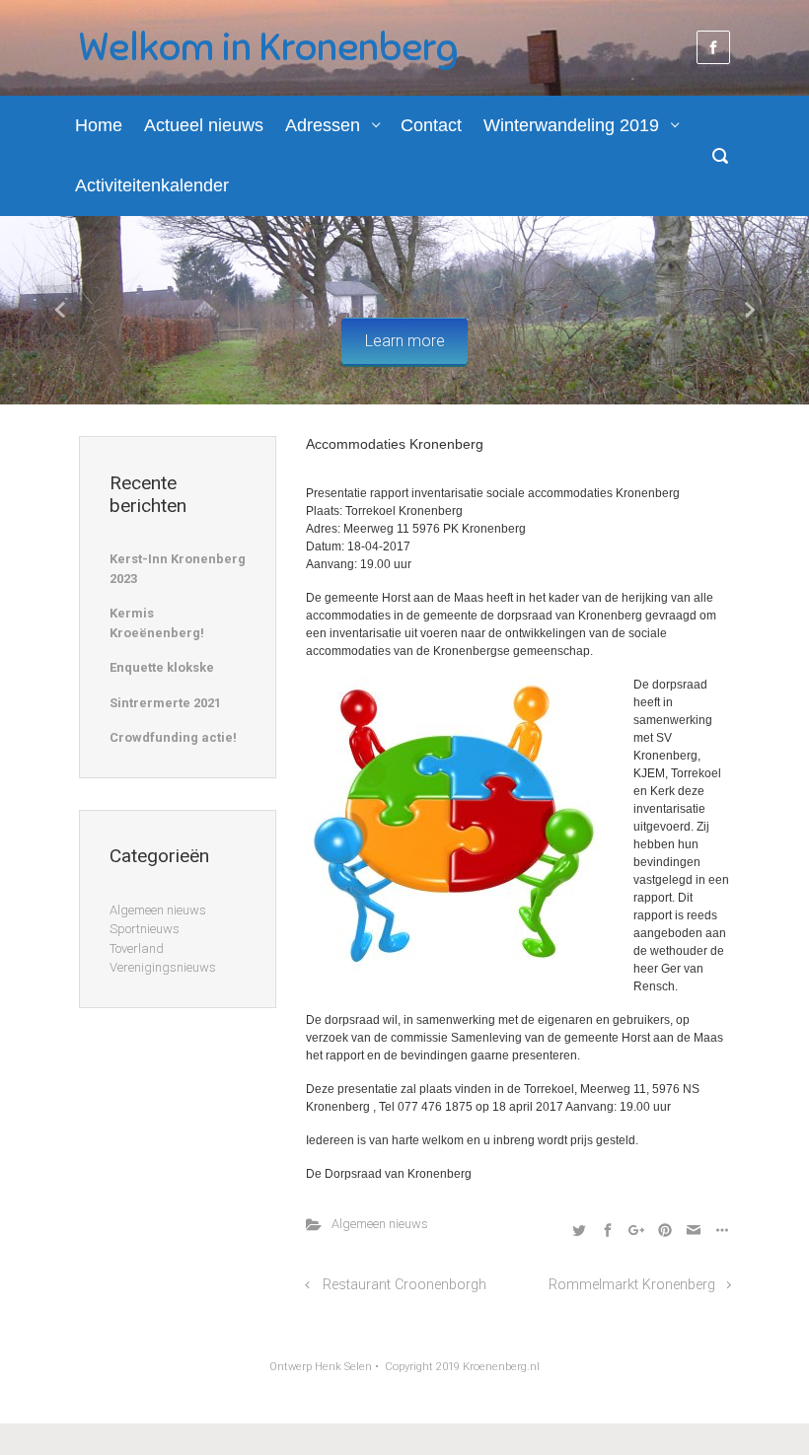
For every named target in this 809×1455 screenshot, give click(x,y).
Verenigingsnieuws (163, 967)
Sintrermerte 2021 (165, 702)
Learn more (405, 340)
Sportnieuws (145, 928)
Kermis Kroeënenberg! (157, 623)
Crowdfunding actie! (173, 737)
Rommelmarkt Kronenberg (632, 1284)
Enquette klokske (162, 667)
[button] (60, 310)
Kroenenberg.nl (501, 1366)
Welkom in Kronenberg (268, 47)
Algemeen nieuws (379, 1223)
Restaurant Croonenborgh (404, 1284)
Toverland (137, 948)
